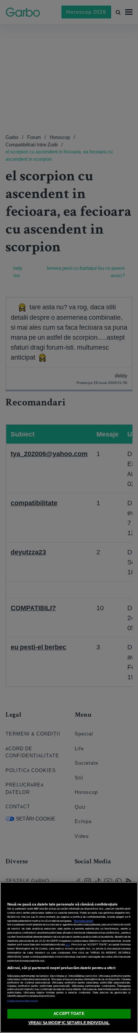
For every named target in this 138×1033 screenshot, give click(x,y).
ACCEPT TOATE (69, 1013)
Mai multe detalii (83, 920)
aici (68, 944)
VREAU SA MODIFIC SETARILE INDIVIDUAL (69, 1022)
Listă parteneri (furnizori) (22, 1001)
